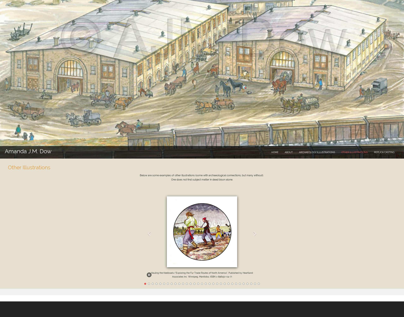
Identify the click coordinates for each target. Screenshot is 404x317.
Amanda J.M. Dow (28, 151)
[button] (202, 234)
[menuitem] (275, 152)
